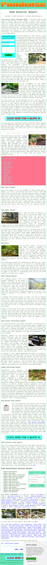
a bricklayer (29, 497)
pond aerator (7, 325)
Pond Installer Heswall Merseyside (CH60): (14, 19)
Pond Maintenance (26, 524)
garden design (13, 505)
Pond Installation (33, 533)
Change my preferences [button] (32, 560)
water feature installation (36, 422)
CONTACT (37, 8)
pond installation (7, 454)
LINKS (30, 8)
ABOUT (33, 8)
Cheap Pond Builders (16, 529)
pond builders (22, 148)
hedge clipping (17, 499)
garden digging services (9, 502)
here (34, 465)
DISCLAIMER (43, 8)
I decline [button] (33, 558)
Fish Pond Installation (16, 525)
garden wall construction (22, 506)
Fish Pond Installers (12, 524)
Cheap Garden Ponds (39, 529)
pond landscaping (30, 408)
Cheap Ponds (41, 530)
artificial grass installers (29, 500)
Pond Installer (15, 535)
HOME (26, 8)
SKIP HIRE (21, 503)
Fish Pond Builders (7, 530)
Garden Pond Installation (33, 525)
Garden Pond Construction (17, 527)
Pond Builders (22, 533)
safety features (15, 63)
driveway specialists (39, 503)
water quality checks (25, 416)
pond (27, 359)
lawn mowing (39, 494)
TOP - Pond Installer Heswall (10, 543)
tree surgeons (34, 499)
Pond (2, 136)
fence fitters (11, 497)
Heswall (25, 136)
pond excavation (21, 422)
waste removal (5, 503)
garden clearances (31, 502)
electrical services (14, 496)
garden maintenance (7, 500)
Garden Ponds (37, 524)
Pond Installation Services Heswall (16, 468)
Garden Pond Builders (34, 527)
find (6, 445)
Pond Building (18, 530)
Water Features (28, 529)
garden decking (29, 505)
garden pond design (7, 425)
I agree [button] (28, 558)
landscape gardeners (36, 496)
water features (22, 42)
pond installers (35, 151)
